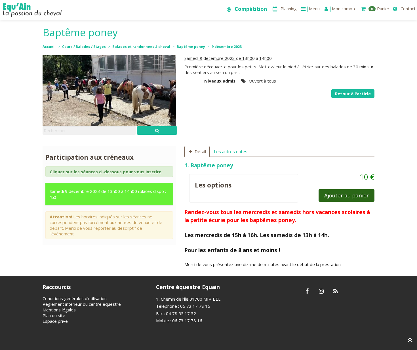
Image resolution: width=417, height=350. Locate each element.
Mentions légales (59, 310)
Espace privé (55, 321)
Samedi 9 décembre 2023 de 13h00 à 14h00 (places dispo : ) (108, 194)
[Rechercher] (157, 130)
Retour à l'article (353, 93)
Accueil (49, 46)
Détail (200, 151)
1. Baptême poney (209, 165)
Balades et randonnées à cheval (141, 46)
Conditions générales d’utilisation (75, 298)
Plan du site (54, 315)
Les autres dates (230, 151)
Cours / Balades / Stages (84, 46)
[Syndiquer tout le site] (335, 291)
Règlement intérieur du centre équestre (82, 304)
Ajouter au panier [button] (346, 195)
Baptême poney (191, 46)
